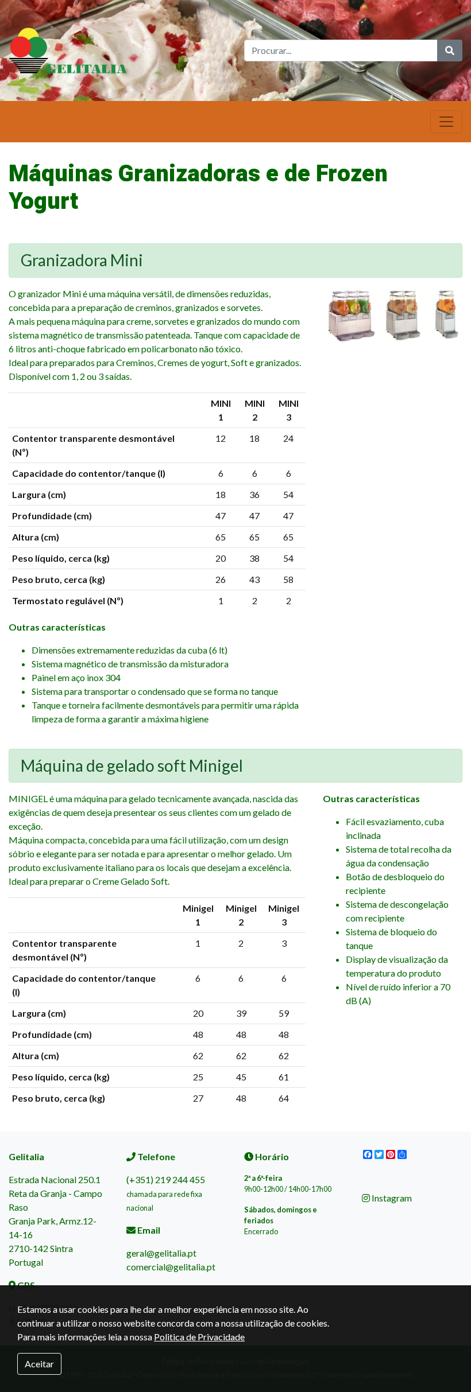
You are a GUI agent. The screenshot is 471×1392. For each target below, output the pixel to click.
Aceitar (39, 1363)
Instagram (391, 1197)
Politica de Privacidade (199, 1336)
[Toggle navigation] (446, 121)
